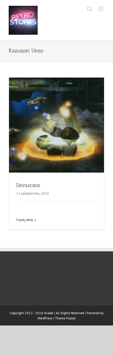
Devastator (28, 185)
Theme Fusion (65, 318)
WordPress (44, 318)
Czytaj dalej (24, 219)
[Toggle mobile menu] (101, 9)
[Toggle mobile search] (89, 9)
